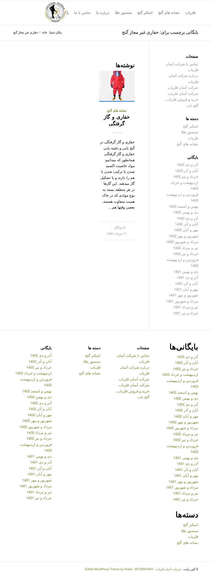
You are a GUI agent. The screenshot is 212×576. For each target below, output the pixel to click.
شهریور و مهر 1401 (183, 295)
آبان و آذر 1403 (186, 170)
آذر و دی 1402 (187, 218)
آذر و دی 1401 (187, 277)
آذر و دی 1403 (187, 164)
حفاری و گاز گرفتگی (117, 120)
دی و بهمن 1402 (185, 212)
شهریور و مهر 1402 (183, 235)
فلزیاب (193, 137)
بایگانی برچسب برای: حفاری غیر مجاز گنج (160, 32)
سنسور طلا (189, 131)
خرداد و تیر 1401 (185, 313)
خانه (44, 32)
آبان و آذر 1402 (186, 223)
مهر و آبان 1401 (186, 289)
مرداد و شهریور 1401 (182, 301)
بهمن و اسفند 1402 (183, 206)
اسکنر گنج (190, 126)
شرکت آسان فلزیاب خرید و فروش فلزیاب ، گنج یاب (181, 99)
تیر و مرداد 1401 (185, 306)
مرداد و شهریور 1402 (182, 241)
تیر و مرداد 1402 (185, 247)
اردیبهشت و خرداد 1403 (180, 374)
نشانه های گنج (116, 110)
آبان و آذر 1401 (186, 283)
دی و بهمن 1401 (185, 271)
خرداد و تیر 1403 (185, 176)
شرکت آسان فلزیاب (183, 87)
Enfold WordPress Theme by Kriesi (108, 569)
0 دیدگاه (119, 227)
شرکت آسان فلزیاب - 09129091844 (158, 569)
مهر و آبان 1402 (186, 229)
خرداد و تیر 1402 (185, 253)
